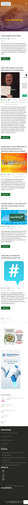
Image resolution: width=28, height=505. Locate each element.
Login (20, 502)
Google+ (3, 176)
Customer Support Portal (6, 405)
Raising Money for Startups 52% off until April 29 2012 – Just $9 (13, 206)
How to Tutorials (21, 102)
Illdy (7, 501)
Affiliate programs (22, 99)
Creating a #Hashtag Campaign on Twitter (10, 257)
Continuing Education (13, 102)
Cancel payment (4, 415)
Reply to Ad (3, 421)
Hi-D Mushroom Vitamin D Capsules (15, 398)
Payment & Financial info (17, 486)
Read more (5, 58)
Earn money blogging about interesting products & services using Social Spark (14, 149)
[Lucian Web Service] (6, 3)
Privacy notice (8, 486)
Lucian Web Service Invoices (7, 410)
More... (8, 399)
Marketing (7, 176)
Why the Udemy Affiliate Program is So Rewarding (12, 69)
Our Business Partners (11, 36)
